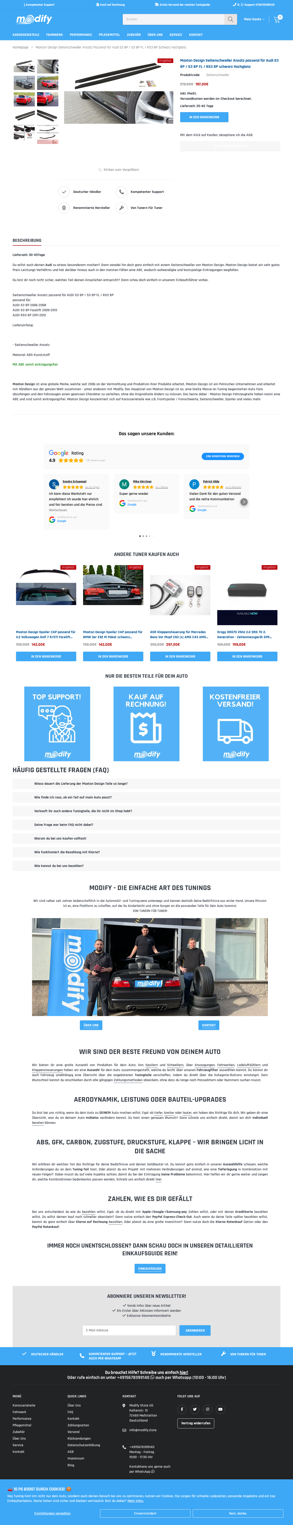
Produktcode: (190, 75)
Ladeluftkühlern (248, 1065)
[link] (46, 595)
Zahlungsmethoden (128, 1080)
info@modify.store (143, 1430)
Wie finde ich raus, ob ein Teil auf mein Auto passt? (73, 797)
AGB (71, 1451)
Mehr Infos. (136, 1501)
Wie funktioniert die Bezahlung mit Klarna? (67, 852)
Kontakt (196, 34)
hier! (184, 1372)
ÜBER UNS (91, 1025)
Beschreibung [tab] (27, 240)
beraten (38, 1122)
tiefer (158, 1112)
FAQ (70, 1412)
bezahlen (88, 1211)
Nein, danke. (238, 1513)
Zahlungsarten (78, 1425)
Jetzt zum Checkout (230, 146)
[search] (230, 19)
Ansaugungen (205, 1065)
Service (176, 34)
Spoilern (151, 1065)
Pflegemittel (109, 34)
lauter (187, 1112)
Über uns (155, 34)
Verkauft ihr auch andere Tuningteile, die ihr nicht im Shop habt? (83, 811)
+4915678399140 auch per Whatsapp (155, 1377)
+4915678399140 (141, 1447)
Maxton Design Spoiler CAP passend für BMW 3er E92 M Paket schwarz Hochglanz (113, 635)
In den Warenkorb (46, 656)
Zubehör (134, 34)
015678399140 (265, 5)
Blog (71, 1465)
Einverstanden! (145, 1513)
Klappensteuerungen (47, 1070)
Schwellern (175, 1065)
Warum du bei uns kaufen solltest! (60, 838)
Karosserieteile (26, 34)
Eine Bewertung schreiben (222, 456)
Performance (81, 34)
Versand (73, 1432)
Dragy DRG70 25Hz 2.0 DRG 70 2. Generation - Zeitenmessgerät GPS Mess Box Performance (243, 635)
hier (158, 1179)
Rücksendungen (79, 1438)
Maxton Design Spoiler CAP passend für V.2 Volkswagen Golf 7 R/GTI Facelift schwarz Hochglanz (46, 635)
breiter (169, 1112)
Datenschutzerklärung (84, 1445)
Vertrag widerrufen (195, 1423)
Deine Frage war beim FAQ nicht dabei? (63, 824)
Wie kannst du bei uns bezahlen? (59, 866)
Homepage (20, 47)
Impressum (76, 1458)
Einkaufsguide (150, 1268)
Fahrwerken (225, 1065)
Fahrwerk (54, 34)
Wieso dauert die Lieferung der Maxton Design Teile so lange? (81, 783)
